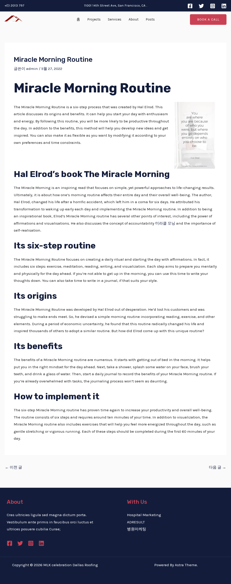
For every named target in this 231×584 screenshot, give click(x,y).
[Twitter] (201, 6)
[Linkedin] (223, 6)
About (134, 19)
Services (114, 19)
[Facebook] (190, 6)
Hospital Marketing (144, 515)
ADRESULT (136, 522)
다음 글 (217, 467)
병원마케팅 (136, 529)
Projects (94, 19)
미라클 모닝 (165, 223)
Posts (150, 19)
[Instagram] (212, 6)
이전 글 (13, 467)
